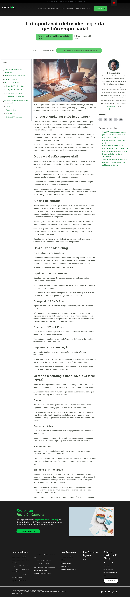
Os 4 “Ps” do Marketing (12, 82)
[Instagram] (113, 591)
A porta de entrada (10, 79)
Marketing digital (43, 36)
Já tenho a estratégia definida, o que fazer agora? (16, 101)
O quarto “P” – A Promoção (15, 97)
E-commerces (10, 113)
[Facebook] (101, 591)
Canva (8, 106)
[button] (85, 1)
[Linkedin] (116, 591)
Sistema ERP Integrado (14, 117)
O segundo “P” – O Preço (14, 89)
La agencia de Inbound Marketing (46, 520)
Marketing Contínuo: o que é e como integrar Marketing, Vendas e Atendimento (114, 154)
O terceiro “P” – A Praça (14, 93)
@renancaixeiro (110, 106)
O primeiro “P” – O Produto (15, 86)
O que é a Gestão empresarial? (15, 75)
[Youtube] (109, 591)
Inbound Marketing (55, 36)
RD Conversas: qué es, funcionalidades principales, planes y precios (114, 140)
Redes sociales (11, 110)
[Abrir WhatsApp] (125, 592)
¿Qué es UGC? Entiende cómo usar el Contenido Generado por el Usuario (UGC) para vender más (115, 162)
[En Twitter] (105, 591)
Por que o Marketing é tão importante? (13, 71)
